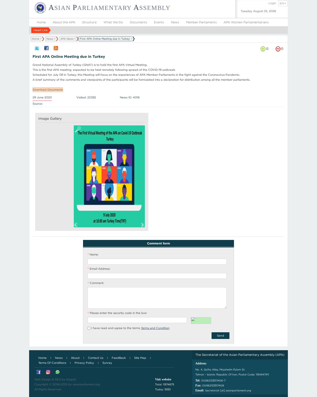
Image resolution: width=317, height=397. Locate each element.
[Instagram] (48, 372)
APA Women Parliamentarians (246, 22)
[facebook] (46, 48)
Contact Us (95, 357)
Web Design (42, 379)
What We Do (113, 22)
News (175, 22)
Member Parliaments (201, 22)
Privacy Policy (84, 362)
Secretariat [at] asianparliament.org (228, 390)
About (75, 357)
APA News (67, 38)
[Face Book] (38, 372)
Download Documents (48, 89)
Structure (89, 22)
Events (159, 22)
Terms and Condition (155, 328)
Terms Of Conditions (52, 362)
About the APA (64, 22)
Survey (107, 362)
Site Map (140, 357)
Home (41, 22)
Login (272, 3)
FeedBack (119, 357)
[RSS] (56, 48)
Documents (138, 22)
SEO (58, 379)
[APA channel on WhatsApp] (57, 372)
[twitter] (37, 48)
